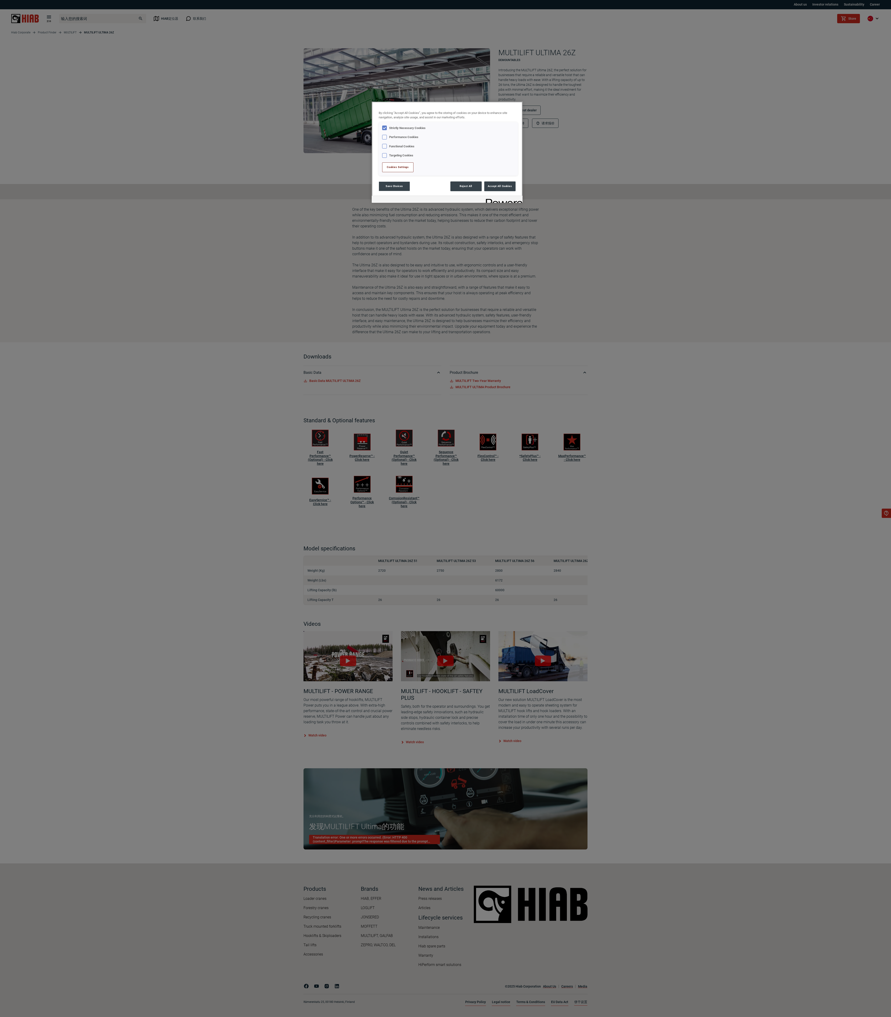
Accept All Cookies (500, 186)
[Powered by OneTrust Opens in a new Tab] (502, 200)
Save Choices (394, 186)
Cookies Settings (398, 167)
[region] (447, 152)
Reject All (466, 186)
